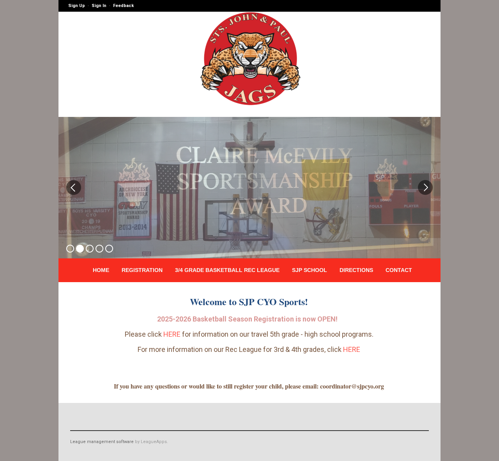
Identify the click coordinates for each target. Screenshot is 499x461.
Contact (399, 270)
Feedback (123, 5)
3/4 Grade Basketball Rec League (227, 270)
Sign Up (76, 5)
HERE (171, 334)
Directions (356, 270)
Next (425, 187)
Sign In (99, 5)
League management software (102, 441)
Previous (73, 187)
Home (101, 270)
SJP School (309, 270)
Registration (142, 270)
